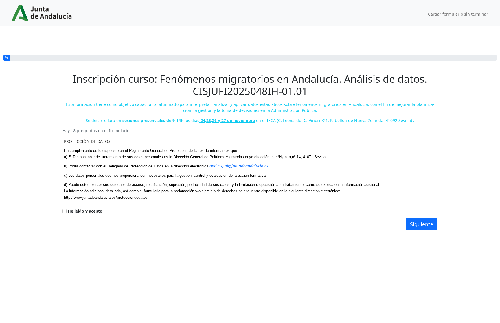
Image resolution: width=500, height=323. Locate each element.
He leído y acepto (85, 211)
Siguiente (421, 224)
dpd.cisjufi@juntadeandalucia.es (238, 166)
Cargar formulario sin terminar (458, 14)
